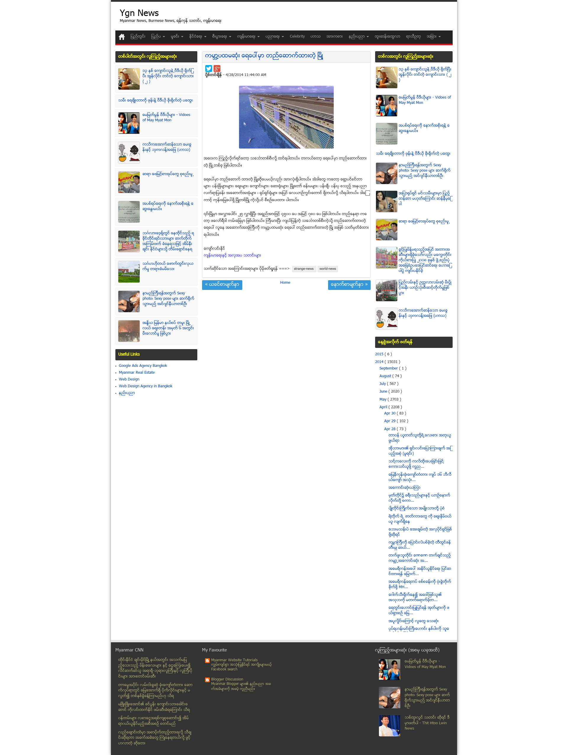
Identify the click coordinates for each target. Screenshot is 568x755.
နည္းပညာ (127, 393)
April (384, 407)
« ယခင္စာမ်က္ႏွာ (222, 285)
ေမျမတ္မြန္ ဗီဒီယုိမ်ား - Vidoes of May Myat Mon (166, 117)
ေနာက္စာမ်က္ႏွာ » (349, 285)
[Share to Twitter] (208, 68)
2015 (380, 354)
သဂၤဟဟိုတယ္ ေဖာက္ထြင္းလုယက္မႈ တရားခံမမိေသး (168, 266)
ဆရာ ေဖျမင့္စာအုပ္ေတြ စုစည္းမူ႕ (168, 174)
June (384, 391)
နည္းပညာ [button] (357, 36)
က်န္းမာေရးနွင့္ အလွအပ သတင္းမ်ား (232, 255)
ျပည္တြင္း (138, 36)
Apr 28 (390, 429)
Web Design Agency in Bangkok (145, 386)
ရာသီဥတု (413, 36)
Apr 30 (390, 413)
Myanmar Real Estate (137, 372)
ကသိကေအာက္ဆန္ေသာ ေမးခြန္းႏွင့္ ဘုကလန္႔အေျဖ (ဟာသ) (167, 147)
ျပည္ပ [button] (156, 36)
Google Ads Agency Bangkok (143, 366)
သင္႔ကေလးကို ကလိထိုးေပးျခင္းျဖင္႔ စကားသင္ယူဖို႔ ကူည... (416, 464)
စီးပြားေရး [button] (220, 36)
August (386, 376)
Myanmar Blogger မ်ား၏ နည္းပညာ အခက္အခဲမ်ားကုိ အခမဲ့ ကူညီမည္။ (241, 686)
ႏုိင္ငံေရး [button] (196, 36)
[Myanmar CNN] (122, 37)
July (383, 384)
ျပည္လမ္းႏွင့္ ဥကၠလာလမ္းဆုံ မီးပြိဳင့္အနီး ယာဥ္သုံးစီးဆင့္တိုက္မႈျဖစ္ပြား (425, 288)
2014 (380, 362)
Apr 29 (390, 421)
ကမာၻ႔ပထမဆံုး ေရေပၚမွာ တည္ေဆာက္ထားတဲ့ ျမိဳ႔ (264, 56)
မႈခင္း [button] (175, 36)
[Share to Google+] (217, 68)
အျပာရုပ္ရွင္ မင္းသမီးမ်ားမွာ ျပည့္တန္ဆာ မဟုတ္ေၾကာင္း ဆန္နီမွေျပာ (425, 199)
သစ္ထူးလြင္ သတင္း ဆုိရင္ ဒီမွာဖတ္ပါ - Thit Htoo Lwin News (427, 723)
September (389, 368)
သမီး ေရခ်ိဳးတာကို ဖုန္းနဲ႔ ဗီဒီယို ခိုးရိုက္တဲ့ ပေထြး (155, 100)
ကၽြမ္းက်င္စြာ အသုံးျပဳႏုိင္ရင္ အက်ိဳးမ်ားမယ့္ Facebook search (241, 667)
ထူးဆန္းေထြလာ (387, 36)
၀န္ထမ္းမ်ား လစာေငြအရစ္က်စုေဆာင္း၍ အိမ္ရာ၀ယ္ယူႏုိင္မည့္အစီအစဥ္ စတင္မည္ (153, 721)
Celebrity (297, 36)
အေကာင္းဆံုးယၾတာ (404, 488)
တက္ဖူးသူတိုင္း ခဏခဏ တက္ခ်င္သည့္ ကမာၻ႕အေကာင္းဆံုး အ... (420, 558)
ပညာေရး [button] (273, 36)
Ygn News (139, 14)
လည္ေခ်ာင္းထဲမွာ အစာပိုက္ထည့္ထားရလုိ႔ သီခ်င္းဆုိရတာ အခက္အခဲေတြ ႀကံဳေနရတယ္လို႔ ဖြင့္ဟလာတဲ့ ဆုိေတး (154, 738)
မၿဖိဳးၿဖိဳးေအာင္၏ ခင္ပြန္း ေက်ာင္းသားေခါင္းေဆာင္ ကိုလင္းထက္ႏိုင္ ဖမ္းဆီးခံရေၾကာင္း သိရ (154, 707)
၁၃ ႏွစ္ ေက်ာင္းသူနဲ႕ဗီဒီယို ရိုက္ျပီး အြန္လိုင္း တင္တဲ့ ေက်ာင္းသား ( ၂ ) (168, 76)
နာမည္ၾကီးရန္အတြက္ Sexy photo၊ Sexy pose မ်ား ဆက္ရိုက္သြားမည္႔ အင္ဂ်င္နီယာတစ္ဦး (168, 299)
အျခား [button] (432, 36)
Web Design (129, 379)
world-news (328, 269)
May (384, 399)
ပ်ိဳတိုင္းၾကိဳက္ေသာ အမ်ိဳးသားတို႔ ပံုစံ (417, 508)
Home (285, 282)
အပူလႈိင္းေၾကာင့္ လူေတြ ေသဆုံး (414, 621)
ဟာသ (316, 36)
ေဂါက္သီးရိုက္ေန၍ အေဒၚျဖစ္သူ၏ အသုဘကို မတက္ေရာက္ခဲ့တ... (415, 597)
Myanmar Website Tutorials (234, 660)
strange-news (304, 269)
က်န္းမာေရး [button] (247, 36)
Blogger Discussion (227, 679)
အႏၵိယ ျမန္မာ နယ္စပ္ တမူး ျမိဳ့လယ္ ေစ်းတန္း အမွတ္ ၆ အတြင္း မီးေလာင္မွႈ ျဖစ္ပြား (168, 328)
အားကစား (335, 36)
